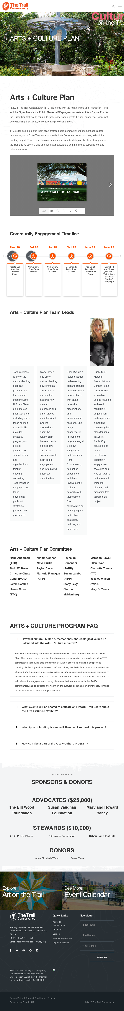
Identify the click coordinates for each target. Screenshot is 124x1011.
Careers (56, 934)
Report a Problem (61, 942)
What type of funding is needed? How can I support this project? (64, 727)
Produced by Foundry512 (22, 1002)
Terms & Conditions (35, 998)
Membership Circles (62, 938)
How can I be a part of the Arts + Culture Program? (55, 743)
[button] (3, 256)
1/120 (44, 211)
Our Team (57, 929)
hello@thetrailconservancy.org (31, 942)
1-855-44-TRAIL (25, 938)
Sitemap (51, 998)
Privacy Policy (16, 998)
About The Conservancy (59, 923)
